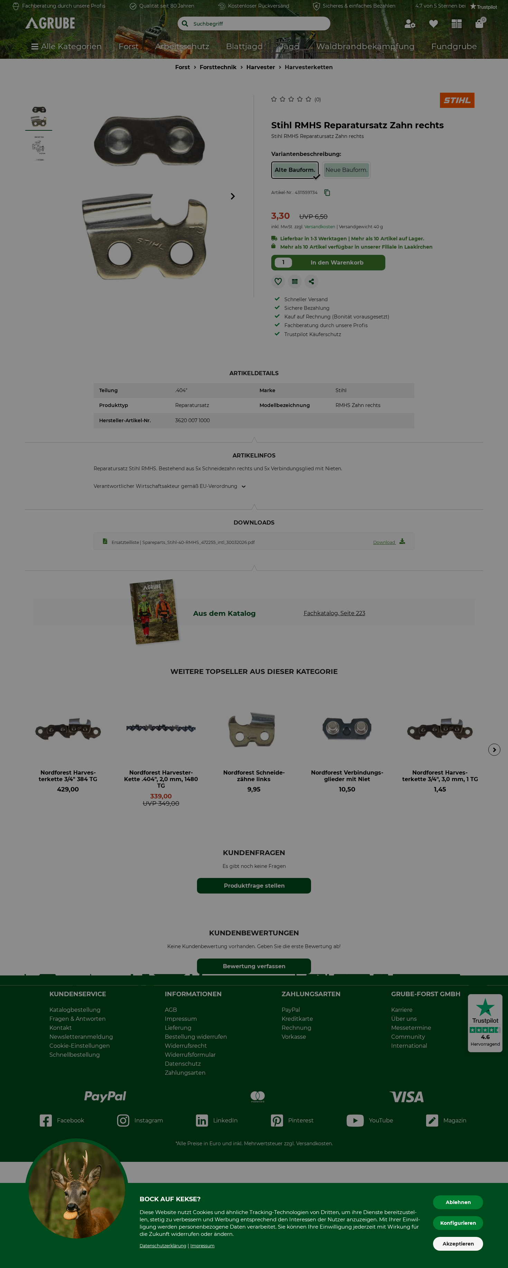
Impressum (202, 1245)
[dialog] (254, 634)
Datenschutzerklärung (163, 1245)
